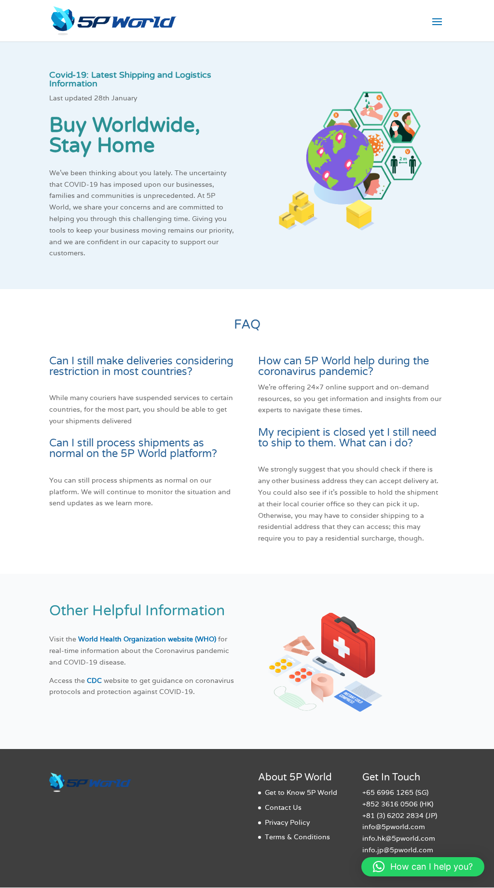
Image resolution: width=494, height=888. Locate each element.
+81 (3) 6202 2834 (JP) (399, 815)
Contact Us (283, 807)
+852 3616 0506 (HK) (397, 804)
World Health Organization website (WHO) (147, 639)
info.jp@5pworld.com (397, 850)
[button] (422, 866)
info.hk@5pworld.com (398, 838)
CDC (94, 680)
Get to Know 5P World (301, 792)
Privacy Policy (287, 822)
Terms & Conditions (297, 836)
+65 (368, 792)
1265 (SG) (411, 792)
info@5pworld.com (393, 826)
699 (382, 792)
